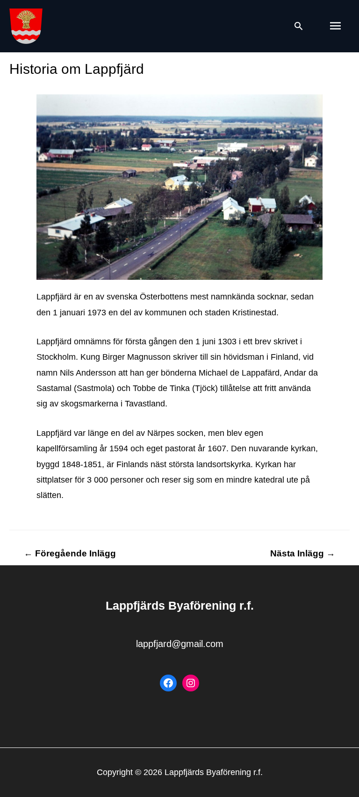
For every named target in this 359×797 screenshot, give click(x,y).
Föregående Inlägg (70, 553)
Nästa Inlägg (302, 553)
